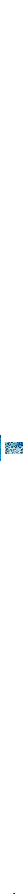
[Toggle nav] (26, 2)
